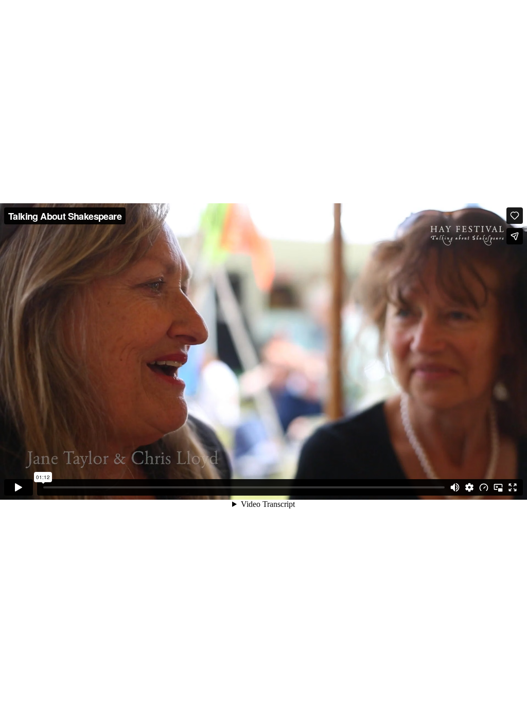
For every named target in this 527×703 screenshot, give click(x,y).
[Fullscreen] (512, 487)
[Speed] (484, 487)
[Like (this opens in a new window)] (514, 215)
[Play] (18, 487)
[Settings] (469, 487)
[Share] (514, 236)
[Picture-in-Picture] (498, 487)
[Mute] (455, 487)
